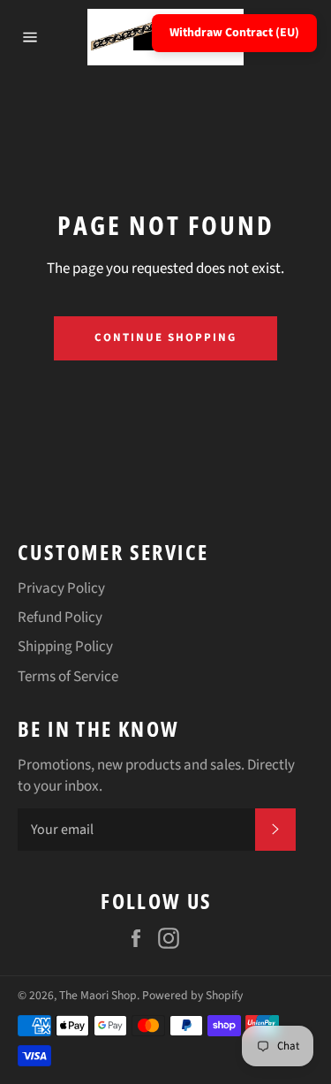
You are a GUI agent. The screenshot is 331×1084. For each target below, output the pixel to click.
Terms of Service (68, 676)
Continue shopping (165, 337)
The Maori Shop (98, 995)
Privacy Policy (61, 588)
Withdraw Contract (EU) (234, 33)
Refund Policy (60, 617)
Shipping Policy (65, 646)
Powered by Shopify (192, 995)
